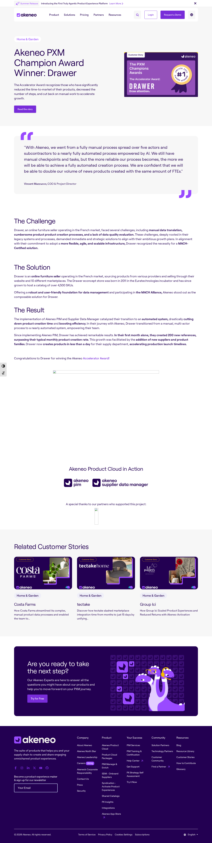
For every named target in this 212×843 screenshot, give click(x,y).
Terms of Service (87, 834)
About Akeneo (84, 745)
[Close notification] (195, 3)
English (191, 834)
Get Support (133, 766)
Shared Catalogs (111, 795)
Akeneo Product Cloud (110, 747)
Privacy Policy (105, 834)
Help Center (133, 760)
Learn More (115, 3)
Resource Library (185, 751)
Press (80, 784)
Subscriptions (142, 834)
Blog (178, 745)
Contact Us (83, 778)
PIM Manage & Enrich (109, 766)
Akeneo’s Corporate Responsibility (87, 771)
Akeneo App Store (111, 813)
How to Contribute (186, 763)
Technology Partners (162, 751)
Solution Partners (160, 745)
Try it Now (132, 782)
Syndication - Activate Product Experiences (111, 786)
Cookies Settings (123, 834)
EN (191, 15)
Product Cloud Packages (109, 756)
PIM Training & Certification (134, 753)
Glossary (181, 769)
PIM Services (133, 745)
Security (81, 790)
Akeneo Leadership (87, 757)
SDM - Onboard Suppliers (110, 775)
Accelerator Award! (96, 358)
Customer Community (158, 759)
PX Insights (107, 801)
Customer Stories (185, 757)
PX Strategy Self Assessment (135, 774)
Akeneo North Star (86, 751)
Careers (85, 763)
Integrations (108, 807)
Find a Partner (159, 766)
